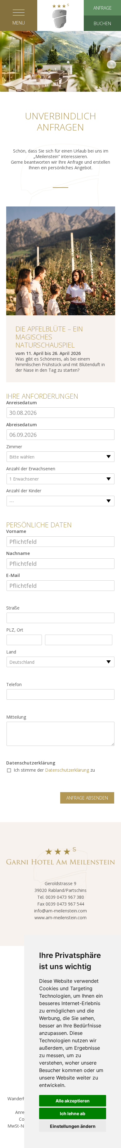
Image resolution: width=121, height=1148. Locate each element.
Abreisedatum (21, 425)
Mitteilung (16, 717)
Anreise (22, 1112)
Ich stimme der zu (54, 770)
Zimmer (14, 447)
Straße (13, 608)
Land (11, 652)
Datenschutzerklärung (30, 763)
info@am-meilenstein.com (60, 911)
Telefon (14, 684)
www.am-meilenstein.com (60, 917)
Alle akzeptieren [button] (73, 1100)
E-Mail (13, 575)
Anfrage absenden (87, 798)
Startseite (60, 50)
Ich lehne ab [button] (72, 1113)
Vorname (16, 531)
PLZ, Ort (14, 630)
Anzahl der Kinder (23, 491)
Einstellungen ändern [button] (73, 1126)
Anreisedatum (21, 403)
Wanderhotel (20, 1098)
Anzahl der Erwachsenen (30, 469)
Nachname (18, 553)
